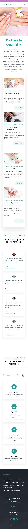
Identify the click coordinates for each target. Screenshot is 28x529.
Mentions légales (14, 514)
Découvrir (19, 183)
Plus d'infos (19, 107)
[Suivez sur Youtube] (17, 519)
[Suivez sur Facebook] (14, 519)
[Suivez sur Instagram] (11, 519)
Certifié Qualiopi (14, 435)
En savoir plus (18, 143)
